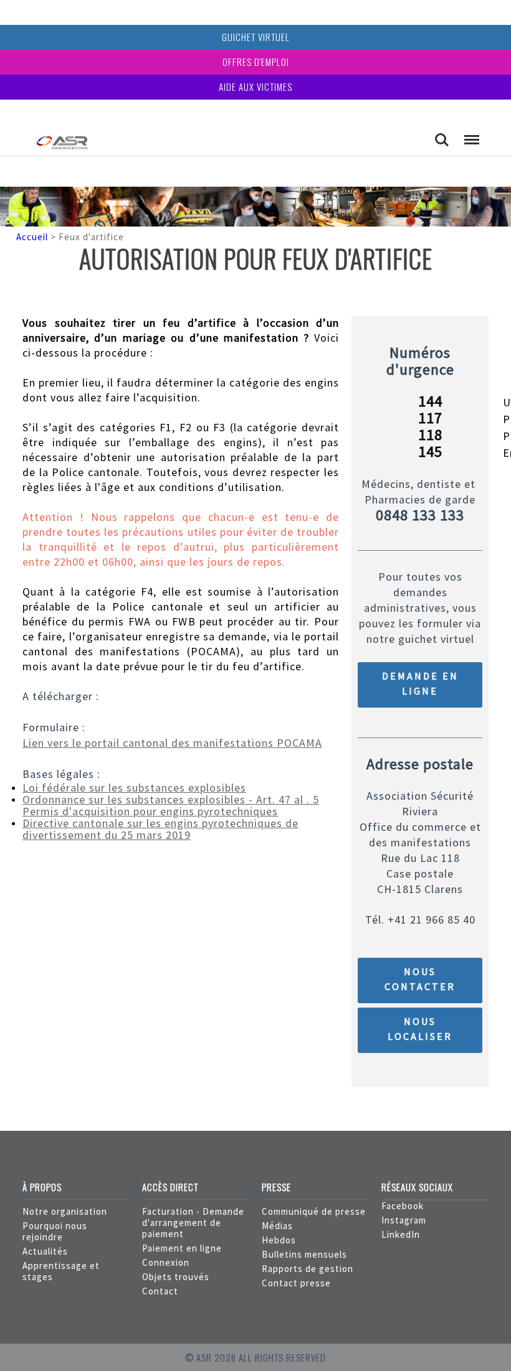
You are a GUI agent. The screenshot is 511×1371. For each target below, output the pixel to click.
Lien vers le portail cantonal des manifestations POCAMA (172, 743)
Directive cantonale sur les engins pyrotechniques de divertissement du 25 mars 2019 (160, 829)
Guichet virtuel (256, 37)
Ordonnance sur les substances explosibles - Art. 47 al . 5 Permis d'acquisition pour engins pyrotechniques (170, 805)
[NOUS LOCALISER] (420, 1049)
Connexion (165, 1262)
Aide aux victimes (255, 86)
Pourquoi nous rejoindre (54, 1231)
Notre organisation (64, 1211)
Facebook (402, 1206)
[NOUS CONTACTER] (420, 1000)
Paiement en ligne (182, 1248)
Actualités (45, 1251)
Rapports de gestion (307, 1269)
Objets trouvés (175, 1277)
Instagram (403, 1220)
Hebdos (279, 1240)
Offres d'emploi (255, 61)
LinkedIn (400, 1234)
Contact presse (296, 1283)
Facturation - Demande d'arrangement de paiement (193, 1222)
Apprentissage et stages (61, 1271)
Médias (277, 1226)
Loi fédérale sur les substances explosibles (134, 787)
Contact (160, 1291)
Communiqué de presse (314, 1211)
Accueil (32, 237)
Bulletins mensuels (304, 1254)
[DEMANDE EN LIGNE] (420, 704)
